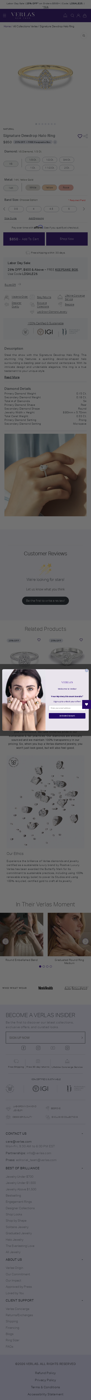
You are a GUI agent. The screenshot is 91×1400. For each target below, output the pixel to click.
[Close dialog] (86, 670)
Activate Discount (67, 715)
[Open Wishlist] (86, 704)
